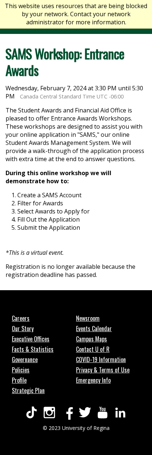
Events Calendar (94, 328)
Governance (25, 359)
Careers (21, 318)
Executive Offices (30, 338)
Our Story (23, 328)
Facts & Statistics (32, 349)
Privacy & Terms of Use (102, 369)
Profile (19, 380)
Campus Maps (91, 338)
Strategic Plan (28, 390)
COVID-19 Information (101, 359)
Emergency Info (93, 380)
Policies (21, 369)
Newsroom (88, 318)
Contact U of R (93, 349)
